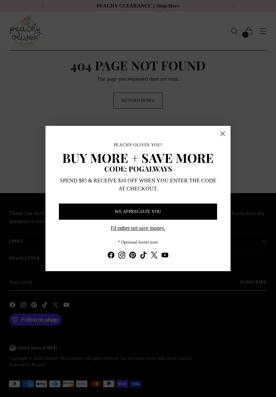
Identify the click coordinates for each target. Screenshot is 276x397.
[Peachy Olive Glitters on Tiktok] (143, 256)
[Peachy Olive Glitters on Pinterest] (133, 256)
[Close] (222, 134)
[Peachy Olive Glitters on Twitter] (154, 256)
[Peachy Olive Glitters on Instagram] (122, 256)
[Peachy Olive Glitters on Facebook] (111, 256)
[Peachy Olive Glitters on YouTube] (165, 256)
